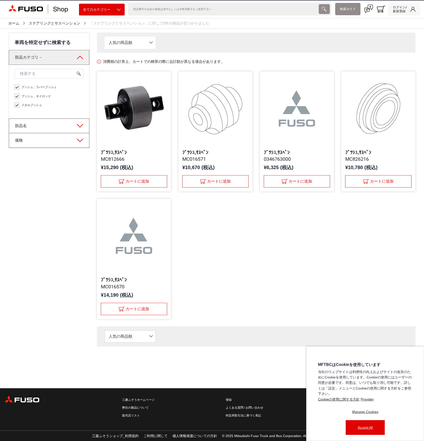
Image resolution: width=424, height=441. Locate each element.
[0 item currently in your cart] (381, 9)
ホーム (13, 23)
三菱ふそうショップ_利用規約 (115, 436)
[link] (404, 9)
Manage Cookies (365, 412)
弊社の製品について (135, 407)
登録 (229, 399)
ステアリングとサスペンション (54, 23)
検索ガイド (348, 9)
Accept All (365, 427)
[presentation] (324, 9)
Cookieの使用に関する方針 (339, 399)
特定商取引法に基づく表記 (243, 415)
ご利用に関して (156, 436)
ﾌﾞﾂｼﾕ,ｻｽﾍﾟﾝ (114, 152)
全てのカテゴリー (96, 10)
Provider (367, 399)
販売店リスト (131, 415)
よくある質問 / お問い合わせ (244, 407)
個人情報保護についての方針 (194, 436)
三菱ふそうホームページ (138, 399)
